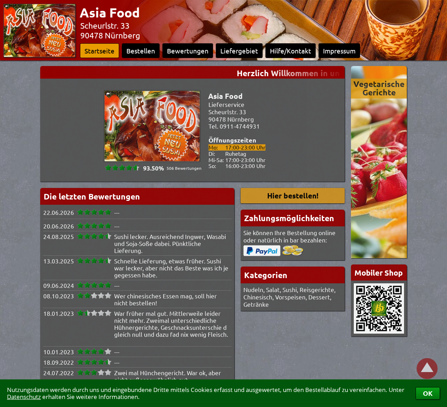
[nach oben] (427, 368)
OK (428, 393)
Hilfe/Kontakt (290, 50)
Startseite (100, 50)
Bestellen (140, 50)
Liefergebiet (239, 50)
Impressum (339, 50)
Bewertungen (187, 50)
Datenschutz (24, 397)
